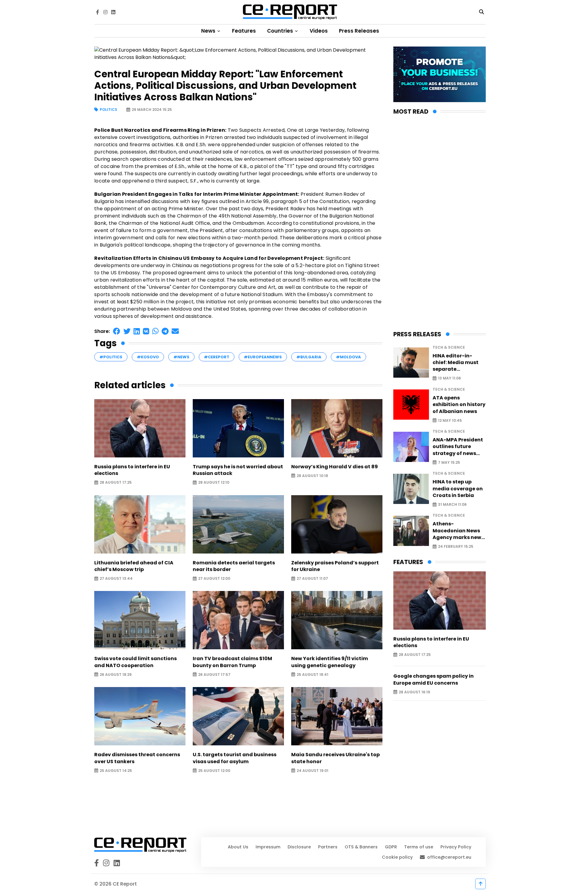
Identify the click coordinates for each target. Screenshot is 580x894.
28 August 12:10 (213, 482)
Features (244, 30)
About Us (238, 847)
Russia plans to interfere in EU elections (132, 470)
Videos (319, 30)
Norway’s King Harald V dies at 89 (334, 466)
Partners (327, 847)
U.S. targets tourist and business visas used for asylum (234, 758)
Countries (280, 30)
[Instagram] (105, 12)
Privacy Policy (455, 847)
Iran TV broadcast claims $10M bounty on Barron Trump (232, 662)
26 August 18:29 (116, 674)
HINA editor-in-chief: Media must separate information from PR (459, 363)
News (209, 30)
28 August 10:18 (312, 475)
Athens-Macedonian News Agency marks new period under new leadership (457, 531)
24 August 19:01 (312, 770)
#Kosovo (148, 357)
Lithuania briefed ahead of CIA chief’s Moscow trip (133, 566)
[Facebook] (97, 12)
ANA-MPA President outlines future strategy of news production (458, 447)
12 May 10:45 (450, 420)
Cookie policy (397, 857)
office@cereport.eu (449, 857)
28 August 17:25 (116, 482)
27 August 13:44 (116, 578)
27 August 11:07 (312, 578)
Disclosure (299, 847)
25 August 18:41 (312, 674)
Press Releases (359, 30)
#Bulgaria (308, 357)
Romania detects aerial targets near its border (234, 566)
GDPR (391, 847)
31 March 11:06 (452, 504)
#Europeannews (263, 357)
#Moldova (348, 357)
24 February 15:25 (455, 546)
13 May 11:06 (449, 378)
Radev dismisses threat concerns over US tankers (137, 758)
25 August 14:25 (116, 770)
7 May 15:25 (449, 462)
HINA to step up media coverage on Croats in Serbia (458, 489)
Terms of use (418, 847)
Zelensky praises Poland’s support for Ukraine (335, 566)
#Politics (110, 357)
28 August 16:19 (414, 692)
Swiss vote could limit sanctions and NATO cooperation (135, 662)
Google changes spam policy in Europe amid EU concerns (433, 679)
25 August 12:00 (214, 770)
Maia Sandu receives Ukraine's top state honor (335, 758)
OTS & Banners (361, 847)
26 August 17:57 (214, 674)
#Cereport (216, 357)
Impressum (268, 847)
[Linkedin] (113, 12)
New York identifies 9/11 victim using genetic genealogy (329, 662)
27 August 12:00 (214, 578)
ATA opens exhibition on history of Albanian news (459, 405)
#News (181, 357)
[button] (116, 331)
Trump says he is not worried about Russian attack (238, 470)
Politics (108, 110)
